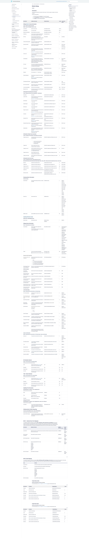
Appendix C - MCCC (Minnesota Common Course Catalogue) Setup (16, 37)
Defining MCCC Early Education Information (72, 8)
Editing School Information (71, 15)
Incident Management (15, 22)
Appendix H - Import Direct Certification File (14, 44)
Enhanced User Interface (14, 7)
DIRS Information (71, 17)
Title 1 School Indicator (71, 22)
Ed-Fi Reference (13, 10)
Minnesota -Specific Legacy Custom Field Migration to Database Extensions (16, 30)
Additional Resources (14, 4)
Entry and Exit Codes (44, 483)
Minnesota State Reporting (72, 16)
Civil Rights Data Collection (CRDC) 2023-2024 (15, 24)
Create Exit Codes (70, 30)
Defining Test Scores (71, 24)
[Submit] (69, 1)
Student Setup (14, 13)
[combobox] (73, 1)
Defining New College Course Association (72, 10)
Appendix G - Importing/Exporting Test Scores (15, 42)
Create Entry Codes (71, 29)
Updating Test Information (71, 23)
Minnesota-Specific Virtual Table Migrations (14, 32)
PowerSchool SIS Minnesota (16, 1)
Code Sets (39, 483)
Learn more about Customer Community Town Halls (61, 1)
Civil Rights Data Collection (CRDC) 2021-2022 (15, 26)
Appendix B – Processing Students (15, 35)
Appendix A (33, 120)
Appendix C (33, 77)
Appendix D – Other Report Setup (15, 39)
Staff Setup (14, 19)
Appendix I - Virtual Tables (14, 46)
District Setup (14, 16)
